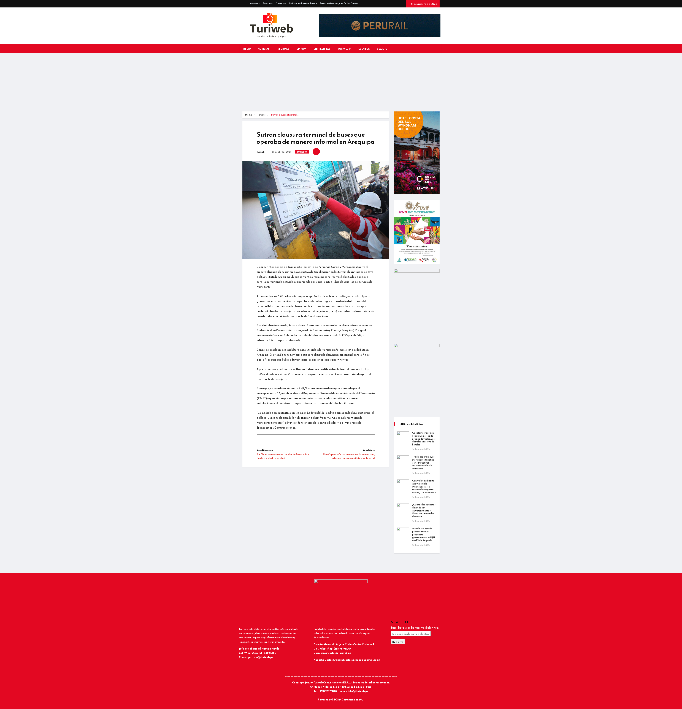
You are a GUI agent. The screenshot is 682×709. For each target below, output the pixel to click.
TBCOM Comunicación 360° (348, 700)
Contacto (281, 3)
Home (248, 115)
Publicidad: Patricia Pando (303, 3)
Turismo (261, 115)
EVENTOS (364, 49)
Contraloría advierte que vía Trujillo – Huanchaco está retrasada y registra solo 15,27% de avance (424, 486)
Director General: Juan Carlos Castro (339, 3)
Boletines (268, 3)
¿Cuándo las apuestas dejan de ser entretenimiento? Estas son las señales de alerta (423, 510)
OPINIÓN (301, 49)
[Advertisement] (341, 85)
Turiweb (261, 152)
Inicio (247, 49)
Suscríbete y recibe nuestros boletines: (415, 627)
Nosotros (255, 3)
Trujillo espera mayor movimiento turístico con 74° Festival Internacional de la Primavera (423, 462)
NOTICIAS (264, 49)
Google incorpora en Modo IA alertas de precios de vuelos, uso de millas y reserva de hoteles (423, 439)
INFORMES (283, 49)
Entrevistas (322, 49)
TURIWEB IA (344, 49)
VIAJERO (382, 49)
